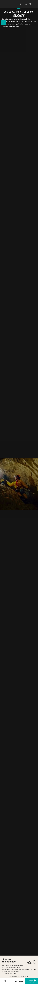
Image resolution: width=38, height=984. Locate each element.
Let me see (19, 981)
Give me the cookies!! (31, 981)
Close (6, 981)
